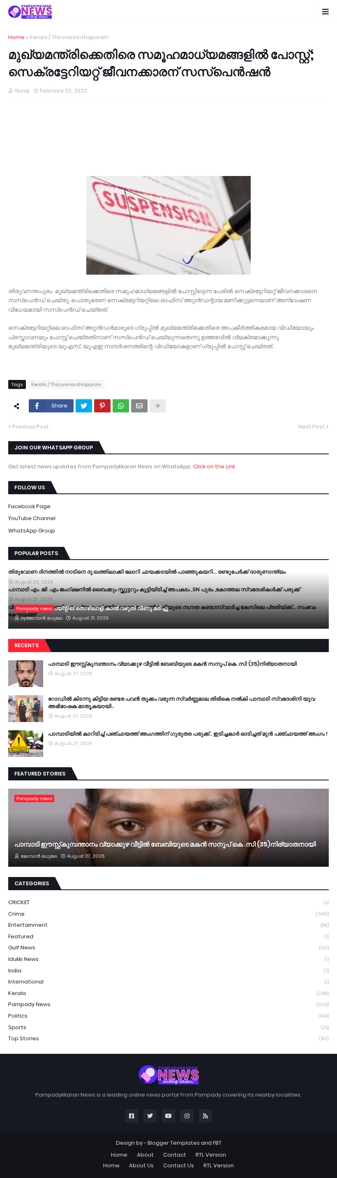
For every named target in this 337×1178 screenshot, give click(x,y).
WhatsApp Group (31, 531)
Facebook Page (29, 506)
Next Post (311, 426)
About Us (141, 1165)
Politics (168, 1016)
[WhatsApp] (121, 405)
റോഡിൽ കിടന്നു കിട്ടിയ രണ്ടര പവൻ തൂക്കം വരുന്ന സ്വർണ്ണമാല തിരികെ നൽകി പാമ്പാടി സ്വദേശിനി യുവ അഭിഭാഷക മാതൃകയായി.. (181, 702)
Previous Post (30, 426)
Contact (174, 1155)
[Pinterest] (102, 405)
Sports (168, 1027)
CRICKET (168, 902)
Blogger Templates (174, 1143)
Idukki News (168, 959)
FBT (217, 1143)
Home (16, 37)
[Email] (139, 405)
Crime (168, 914)
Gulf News (168, 947)
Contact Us (178, 1165)
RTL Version (211, 1155)
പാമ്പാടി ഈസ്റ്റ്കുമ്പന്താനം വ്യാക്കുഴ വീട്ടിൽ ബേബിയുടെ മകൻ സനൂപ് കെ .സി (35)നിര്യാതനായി (172, 664)
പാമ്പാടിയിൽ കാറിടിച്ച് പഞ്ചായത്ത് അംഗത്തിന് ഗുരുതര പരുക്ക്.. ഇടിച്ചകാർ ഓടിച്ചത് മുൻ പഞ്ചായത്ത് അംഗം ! (188, 734)
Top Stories (168, 1038)
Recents (26, 645)
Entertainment (168, 925)
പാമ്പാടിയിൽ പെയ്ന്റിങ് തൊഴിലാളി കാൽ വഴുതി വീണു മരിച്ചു (91, 608)
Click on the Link (214, 466)
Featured (168, 936)
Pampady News (168, 1004)
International (168, 982)
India (168, 970)
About (145, 1155)
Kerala (168, 993)
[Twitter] (84, 405)
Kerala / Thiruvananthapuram (69, 37)
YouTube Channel (31, 518)
